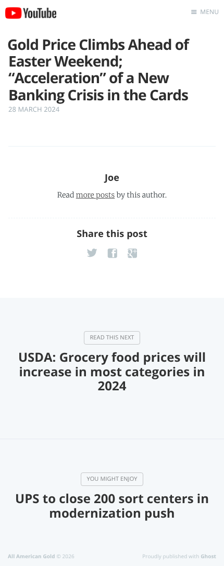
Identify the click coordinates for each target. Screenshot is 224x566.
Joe (112, 178)
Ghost (208, 556)
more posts (95, 195)
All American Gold (31, 556)
